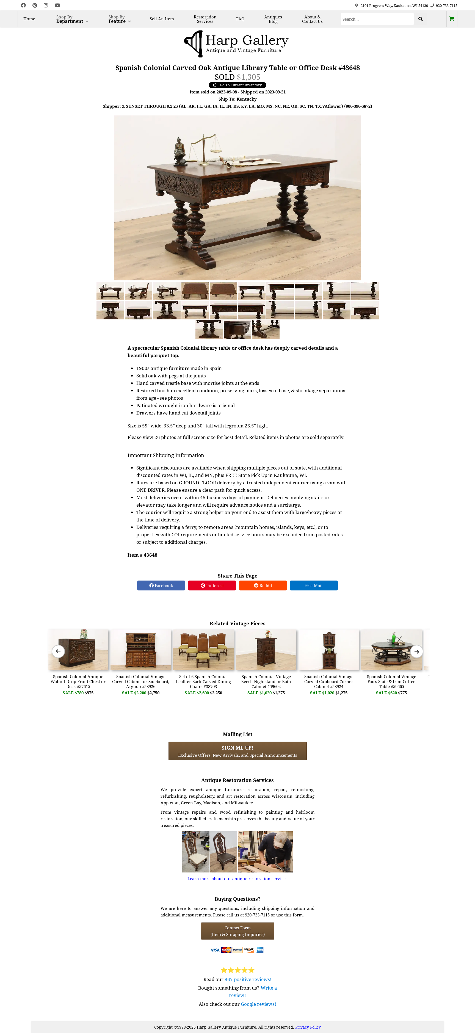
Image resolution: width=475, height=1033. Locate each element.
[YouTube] (57, 5)
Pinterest (214, 585)
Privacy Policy (308, 1027)
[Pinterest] (34, 5)
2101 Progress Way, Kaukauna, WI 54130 (394, 5)
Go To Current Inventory (241, 84)
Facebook (163, 585)
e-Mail (316, 585)
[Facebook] (23, 5)
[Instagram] (45, 5)
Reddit (265, 585)
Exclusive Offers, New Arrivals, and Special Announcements (237, 751)
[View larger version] (237, 197)
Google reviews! (258, 1004)
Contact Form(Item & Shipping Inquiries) (238, 931)
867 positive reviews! (248, 979)
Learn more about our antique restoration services (237, 878)
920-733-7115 (446, 5)
